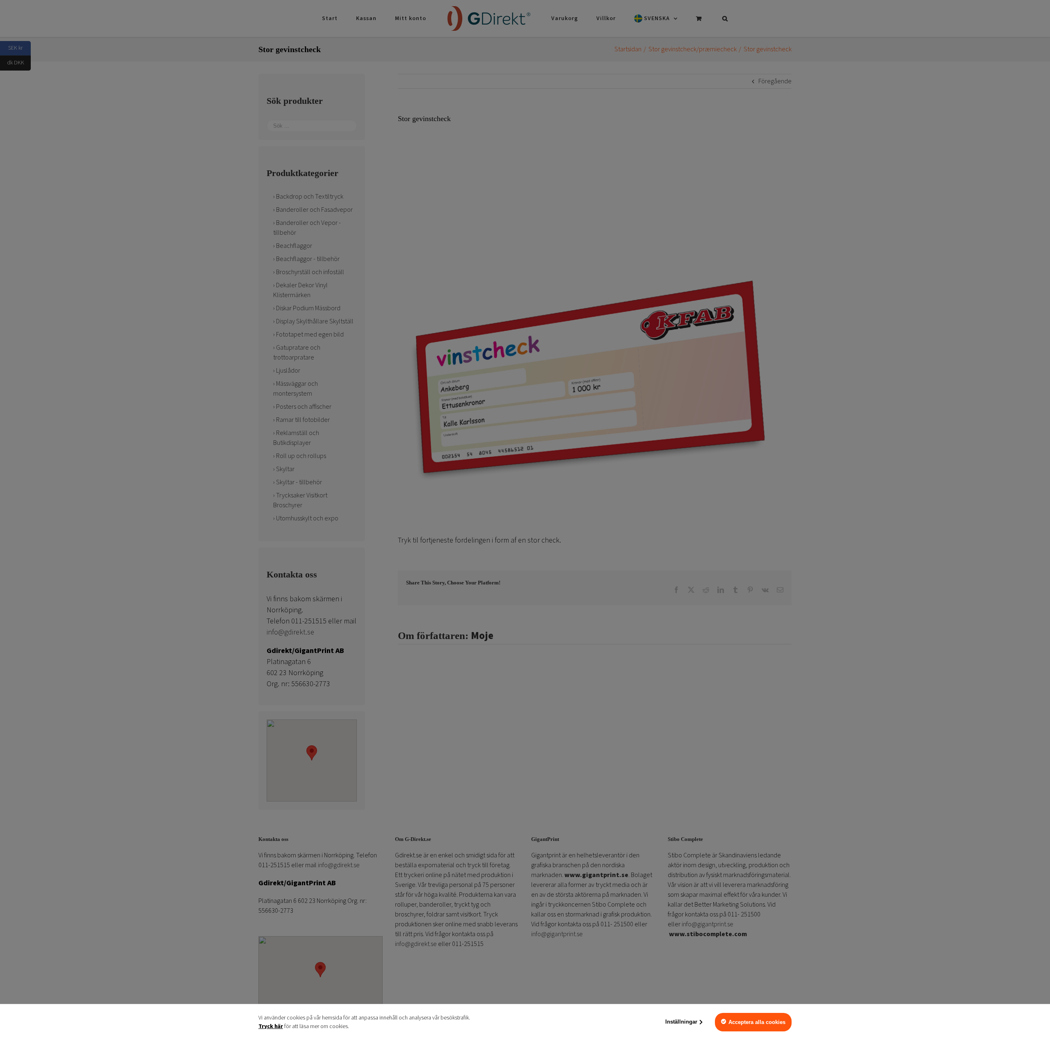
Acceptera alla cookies (756, 1022)
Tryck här (270, 1026)
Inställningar (681, 1022)
